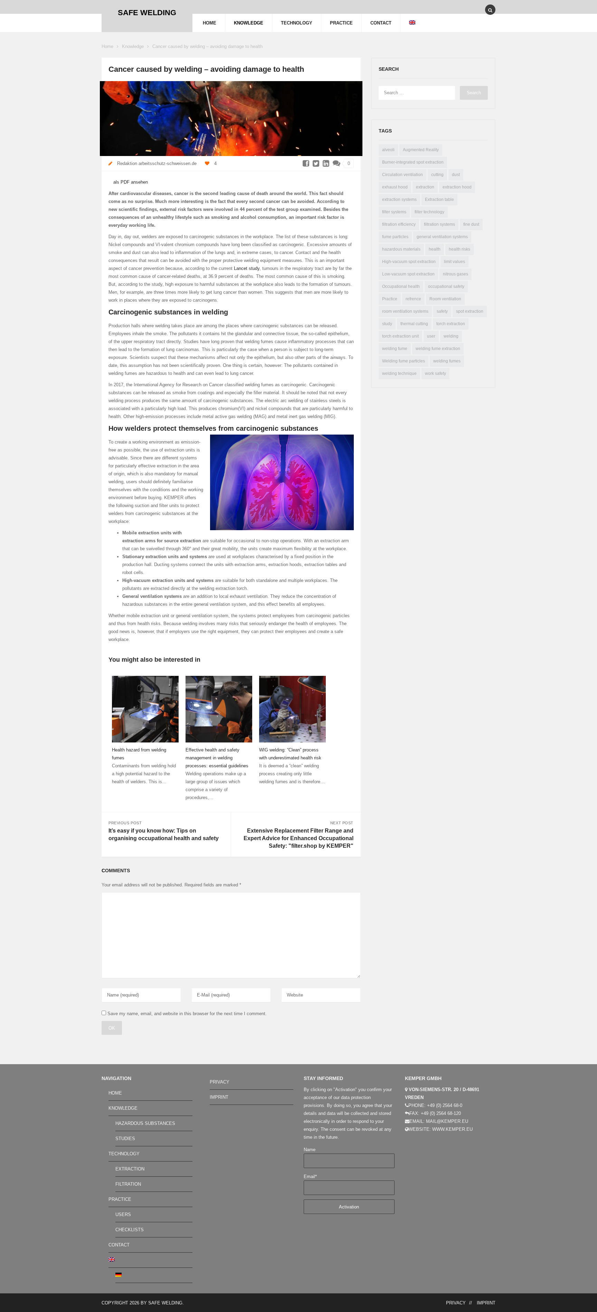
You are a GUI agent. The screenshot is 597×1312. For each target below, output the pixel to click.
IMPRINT (219, 1097)
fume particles (395, 236)
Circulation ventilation (402, 174)
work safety (435, 373)
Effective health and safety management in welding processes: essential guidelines (217, 757)
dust (456, 174)
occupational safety (446, 286)
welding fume (394, 348)
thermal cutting (414, 323)
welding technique (399, 373)
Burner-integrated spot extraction (413, 162)
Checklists (129, 1229)
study (387, 323)
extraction (425, 187)
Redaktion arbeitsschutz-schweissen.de (157, 163)
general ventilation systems (442, 236)
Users (123, 1214)
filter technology (429, 212)
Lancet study (246, 268)
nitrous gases (455, 274)
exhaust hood (395, 187)
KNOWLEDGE (248, 23)
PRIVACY (219, 1082)
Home (107, 46)
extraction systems (399, 199)
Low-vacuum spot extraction (408, 274)
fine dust (471, 224)
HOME (209, 23)
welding (451, 336)
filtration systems (439, 224)
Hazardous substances (145, 1123)
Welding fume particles (403, 361)
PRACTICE (341, 23)
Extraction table (439, 199)
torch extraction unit (400, 336)
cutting (437, 174)
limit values (454, 261)
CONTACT (380, 23)
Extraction (129, 1169)
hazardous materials (401, 249)
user (431, 336)
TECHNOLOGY (296, 23)
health (434, 249)
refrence (413, 299)
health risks (459, 249)
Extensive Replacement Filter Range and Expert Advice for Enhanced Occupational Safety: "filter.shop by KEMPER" (298, 838)
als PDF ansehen (130, 182)
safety (442, 311)
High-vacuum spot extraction (409, 261)
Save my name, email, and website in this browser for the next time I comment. (187, 1013)
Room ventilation (445, 299)
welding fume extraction (438, 348)
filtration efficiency (399, 224)
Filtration (128, 1184)
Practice (389, 299)
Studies (125, 1138)
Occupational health (401, 286)
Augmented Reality (421, 149)
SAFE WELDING (165, 1302)
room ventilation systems (405, 311)
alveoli (388, 149)
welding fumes (447, 361)
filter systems (394, 212)
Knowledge (133, 46)
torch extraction (450, 323)
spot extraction (469, 311)
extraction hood (457, 187)
